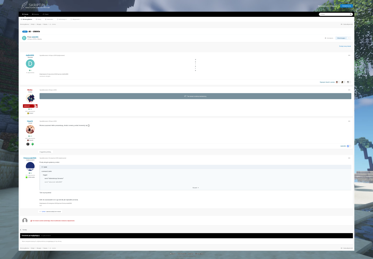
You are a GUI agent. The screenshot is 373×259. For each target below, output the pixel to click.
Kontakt (190, 254)
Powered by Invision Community (186, 256)
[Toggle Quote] (42, 167)
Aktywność (75, 19)
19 (31, 173)
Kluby (39, 19)
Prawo (46, 14)
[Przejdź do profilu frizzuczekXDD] (30, 166)
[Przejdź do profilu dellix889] (24, 38)
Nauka (40, 39)
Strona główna (27, 19)
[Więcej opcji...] (349, 55)
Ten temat (343, 14)
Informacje (62, 19)
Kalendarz (50, 19)
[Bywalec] (27, 144)
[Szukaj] (351, 14)
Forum (26, 14)
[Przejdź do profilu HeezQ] (30, 129)
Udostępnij (329, 38)
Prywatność (182, 254)
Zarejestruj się (346, 6)
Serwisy (36, 14)
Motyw (172, 254)
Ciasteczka (199, 254)
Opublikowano (48, 55)
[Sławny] (32, 144)
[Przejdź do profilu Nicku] (30, 98)
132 (31, 109)
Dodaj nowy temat (345, 46)
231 (31, 136)
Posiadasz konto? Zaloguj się (328, 6)
